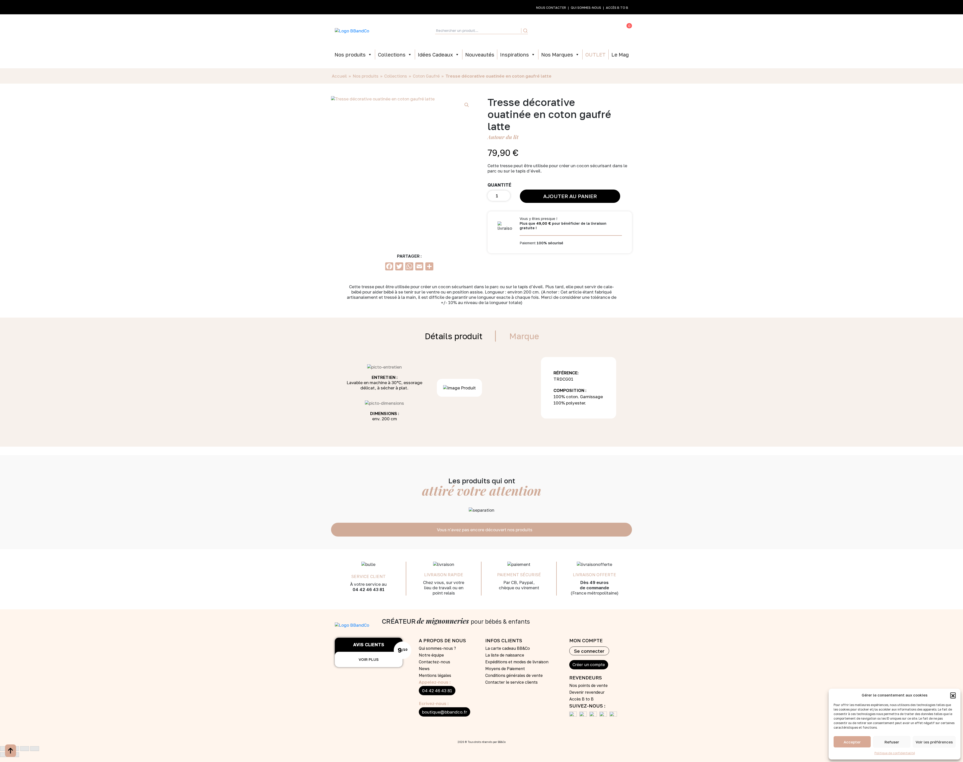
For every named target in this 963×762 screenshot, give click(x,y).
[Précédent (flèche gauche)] (4, 754)
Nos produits (350, 54)
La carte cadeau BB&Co (507, 648)
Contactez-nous (434, 661)
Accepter (852, 742)
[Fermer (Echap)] (34, 748)
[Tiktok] (604, 715)
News (424, 668)
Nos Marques (557, 54)
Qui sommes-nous (586, 8)
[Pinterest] (594, 715)
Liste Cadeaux (577, 30)
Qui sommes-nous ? (437, 648)
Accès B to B (617, 8)
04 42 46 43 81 (437, 690)
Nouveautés (479, 54)
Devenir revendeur (587, 692)
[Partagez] (24, 748)
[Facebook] (574, 715)
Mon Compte (556, 30)
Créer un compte (589, 664)
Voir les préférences (934, 742)
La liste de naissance (504, 655)
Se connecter (589, 651)
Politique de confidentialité (894, 753)
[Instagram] (614, 715)
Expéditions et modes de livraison (516, 661)
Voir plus (369, 659)
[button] (952, 695)
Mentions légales (435, 675)
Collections (392, 54)
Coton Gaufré (426, 76)
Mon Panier (619, 30)
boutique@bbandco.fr (444, 712)
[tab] (454, 336)
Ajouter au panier (570, 196)
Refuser (892, 742)
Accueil (339, 76)
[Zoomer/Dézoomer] (4, 748)
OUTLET (595, 54)
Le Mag (620, 54)
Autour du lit (503, 136)
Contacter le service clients (511, 682)
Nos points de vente (588, 685)
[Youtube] (584, 715)
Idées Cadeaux (435, 54)
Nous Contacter (551, 8)
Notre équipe (431, 655)
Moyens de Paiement (505, 668)
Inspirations (514, 54)
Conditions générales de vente (514, 675)
